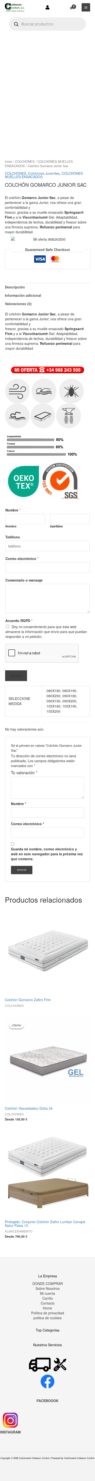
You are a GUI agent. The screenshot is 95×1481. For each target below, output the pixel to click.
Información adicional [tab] (23, 295)
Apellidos (56, 526)
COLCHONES (25, 161)
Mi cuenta (47, 1293)
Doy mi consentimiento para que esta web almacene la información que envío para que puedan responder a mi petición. (46, 631)
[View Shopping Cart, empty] (71, 5)
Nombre (12, 510)
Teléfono (12, 537)
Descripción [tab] (15, 287)
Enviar (16, 675)
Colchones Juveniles (44, 173)
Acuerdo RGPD (18, 620)
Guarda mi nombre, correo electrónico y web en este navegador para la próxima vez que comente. (47, 853)
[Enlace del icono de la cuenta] (47, 7)
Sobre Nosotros (48, 1288)
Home (47, 1308)
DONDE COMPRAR (47, 1283)
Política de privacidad (47, 1312)
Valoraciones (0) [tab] (18, 303)
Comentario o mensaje (24, 580)
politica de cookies (47, 1317)
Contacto (48, 1303)
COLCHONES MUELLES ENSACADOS (39, 163)
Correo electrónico (21, 558)
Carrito (47, 1298)
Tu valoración (24, 772)
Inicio (8, 161)
